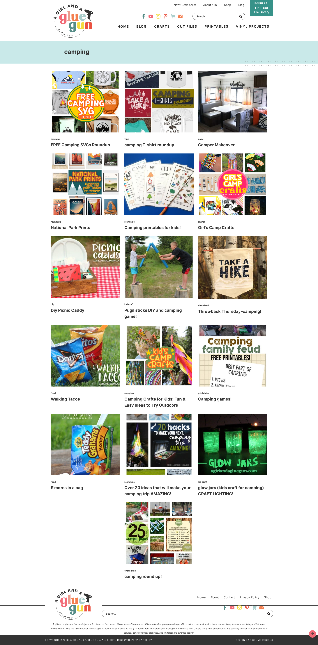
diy (52, 304)
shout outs (130, 570)
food (53, 393)
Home (201, 597)
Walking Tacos (65, 399)
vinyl (126, 139)
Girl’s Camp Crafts (216, 227)
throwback (204, 305)
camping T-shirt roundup (149, 144)
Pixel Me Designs (261, 640)
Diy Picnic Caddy (67, 310)
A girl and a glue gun (73, 21)
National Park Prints (70, 227)
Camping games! (215, 399)
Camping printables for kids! (152, 227)
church (201, 221)
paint (201, 139)
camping (55, 139)
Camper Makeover (216, 144)
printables (203, 393)
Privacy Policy (249, 597)
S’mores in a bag (67, 487)
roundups (56, 221)
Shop (267, 597)
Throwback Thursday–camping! (229, 311)
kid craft (129, 304)
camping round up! (143, 576)
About (214, 597)
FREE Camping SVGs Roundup (80, 144)
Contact (229, 597)
